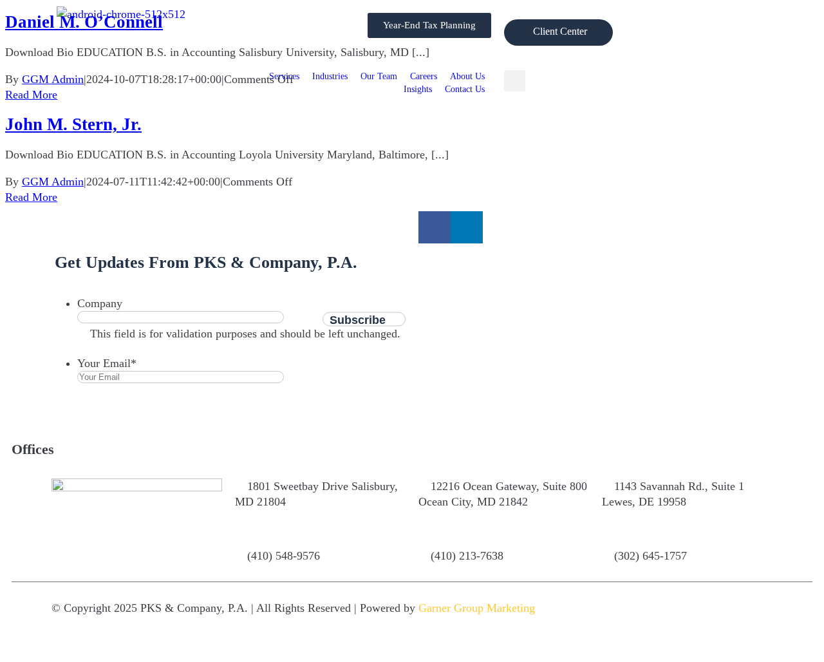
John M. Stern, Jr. (73, 124)
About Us (467, 76)
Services (284, 76)
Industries (330, 76)
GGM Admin (53, 181)
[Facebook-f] (434, 227)
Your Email (106, 363)
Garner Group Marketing (476, 607)
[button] (514, 80)
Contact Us (465, 89)
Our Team (378, 76)
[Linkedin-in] (467, 227)
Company (99, 303)
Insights (418, 89)
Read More (31, 197)
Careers (423, 76)
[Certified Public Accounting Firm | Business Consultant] (121, 14)
